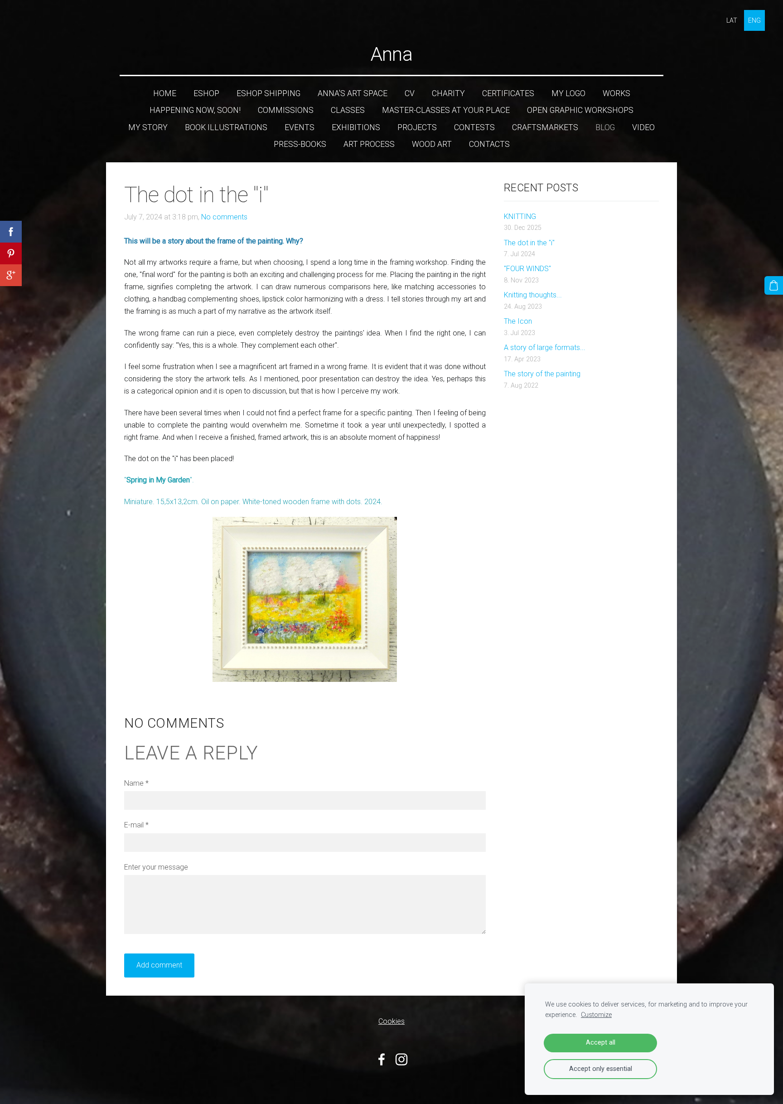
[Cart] (773, 285)
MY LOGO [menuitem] (568, 93)
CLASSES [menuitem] (348, 110)
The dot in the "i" (529, 242)
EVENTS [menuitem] (299, 127)
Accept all (600, 1042)
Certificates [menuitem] (508, 93)
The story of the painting (542, 374)
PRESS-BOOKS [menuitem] (300, 144)
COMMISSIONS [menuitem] (286, 110)
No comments (224, 217)
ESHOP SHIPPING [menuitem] (268, 93)
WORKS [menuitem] (616, 93)
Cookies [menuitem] (391, 1021)
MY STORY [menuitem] (148, 127)
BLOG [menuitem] (605, 127)
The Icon (518, 321)
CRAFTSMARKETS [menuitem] (545, 127)
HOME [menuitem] (164, 93)
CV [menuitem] (410, 93)
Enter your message (156, 867)
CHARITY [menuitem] (448, 93)
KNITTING (520, 216)
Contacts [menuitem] (489, 144)
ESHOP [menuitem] (206, 93)
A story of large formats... (544, 347)
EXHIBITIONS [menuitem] (356, 127)
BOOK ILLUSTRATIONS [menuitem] (226, 127)
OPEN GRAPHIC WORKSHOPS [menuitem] (580, 110)
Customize (596, 1015)
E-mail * (136, 825)
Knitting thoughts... (533, 295)
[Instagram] (401, 1059)
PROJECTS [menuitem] (417, 127)
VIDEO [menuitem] (643, 127)
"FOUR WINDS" (527, 268)
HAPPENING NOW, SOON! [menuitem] (195, 110)
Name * (136, 783)
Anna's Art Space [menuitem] (352, 93)
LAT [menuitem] (731, 20)
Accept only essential (600, 1069)
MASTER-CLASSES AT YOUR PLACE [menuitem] (446, 110)
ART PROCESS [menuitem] (369, 144)
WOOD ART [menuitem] (432, 144)
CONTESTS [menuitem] (474, 127)
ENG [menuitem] (754, 20)
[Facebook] (381, 1059)
